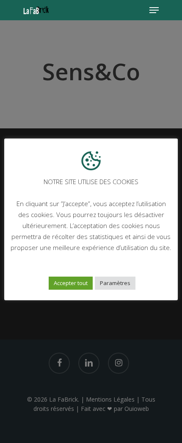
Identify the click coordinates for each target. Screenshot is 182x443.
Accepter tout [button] (71, 283)
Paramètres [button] (115, 283)
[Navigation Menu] (154, 10)
